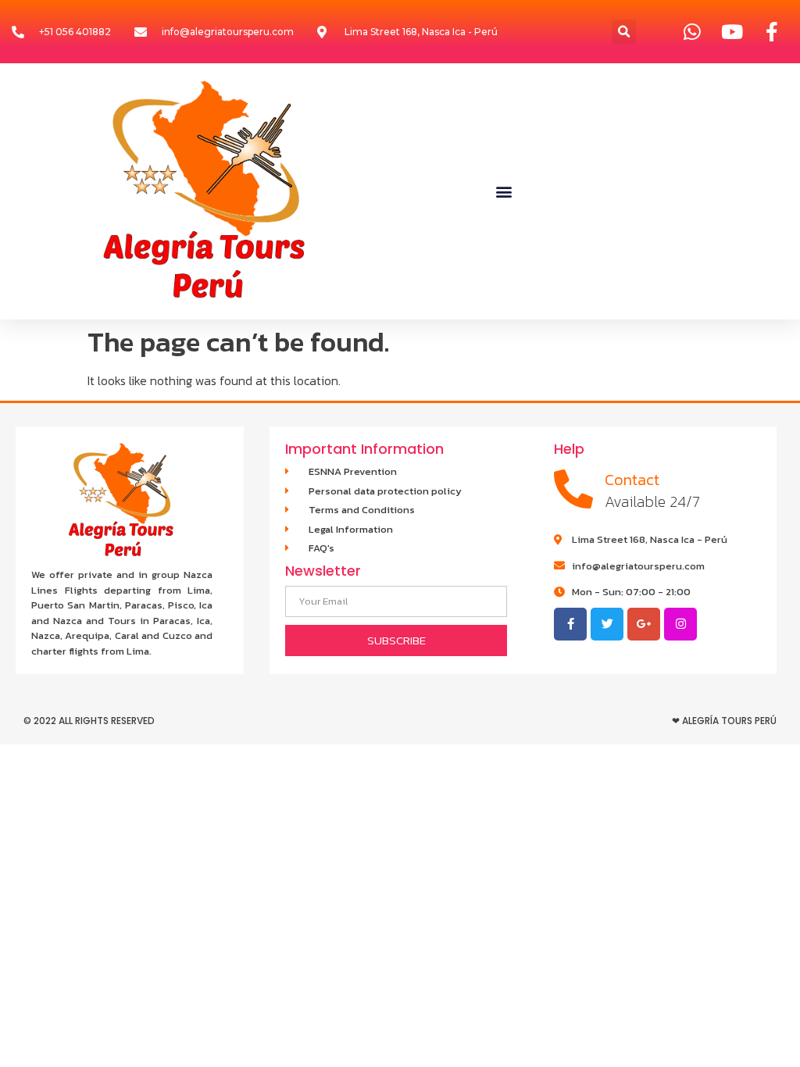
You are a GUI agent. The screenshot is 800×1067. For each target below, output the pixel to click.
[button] (624, 32)
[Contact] (573, 489)
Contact (632, 479)
